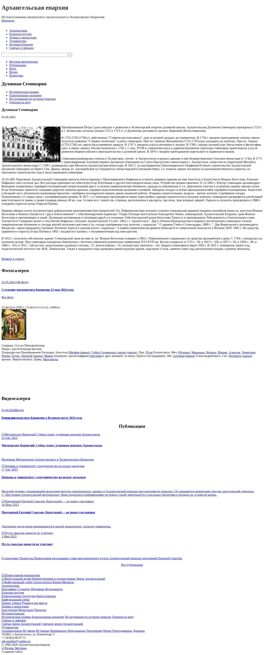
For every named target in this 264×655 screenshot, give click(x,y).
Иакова (222, 352)
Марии (48, 356)
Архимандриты (12, 630)
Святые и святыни (21, 48)
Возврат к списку (13, 258)
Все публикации (132, 564)
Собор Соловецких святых (109, 352)
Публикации (17, 65)
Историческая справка (24, 92)
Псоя (149, 352)
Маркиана (198, 352)
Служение (23, 589)
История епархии (13, 613)
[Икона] (14, 339)
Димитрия (248, 352)
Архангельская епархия (35, 7)
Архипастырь (18, 30)
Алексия (234, 352)
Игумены (29, 630)
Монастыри (25, 610)
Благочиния (9, 610)
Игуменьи (42, 630)
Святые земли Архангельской (21, 623)
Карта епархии (46, 596)
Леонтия (26, 356)
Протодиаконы (122, 630)
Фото (12, 68)
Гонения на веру (20, 102)
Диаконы (139, 630)
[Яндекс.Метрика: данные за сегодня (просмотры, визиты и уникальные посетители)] (14, 648)
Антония (179, 356)
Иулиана (184, 352)
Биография (9, 589)
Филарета (235, 356)
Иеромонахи (58, 630)
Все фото (8, 297)
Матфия (74, 352)
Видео (13, 72)
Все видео (8, 417)
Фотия (6, 356)
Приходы (40, 610)
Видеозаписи (54, 589)
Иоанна (211, 352)
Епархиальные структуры (19, 596)
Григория (95, 356)
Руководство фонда (34, 603)
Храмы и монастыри (23, 37)
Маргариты (50, 359)
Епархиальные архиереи (25, 95)
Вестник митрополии (23, 61)
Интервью (37, 589)
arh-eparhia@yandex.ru (16, 641)
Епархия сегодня (20, 34)
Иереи (107, 630)
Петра (16, 356)
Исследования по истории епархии (32, 99)
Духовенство (17, 41)
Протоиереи (94, 630)
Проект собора (11, 603)
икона (85, 352)
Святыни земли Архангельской (62, 623)
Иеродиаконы (76, 630)
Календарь (16, 75)
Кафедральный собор (16, 599)
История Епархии (21, 44)
